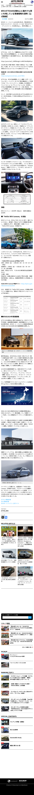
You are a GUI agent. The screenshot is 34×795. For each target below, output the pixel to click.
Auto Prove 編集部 (29, 19)
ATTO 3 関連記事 (6, 499)
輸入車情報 (4, 19)
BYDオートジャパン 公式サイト (10, 503)
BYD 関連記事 (5, 501)
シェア (3, 515)
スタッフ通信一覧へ (27, 647)
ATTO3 (3, 511)
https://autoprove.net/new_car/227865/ (13, 76)
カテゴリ (3, 509)
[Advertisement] (13, 601)
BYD (7, 511)
